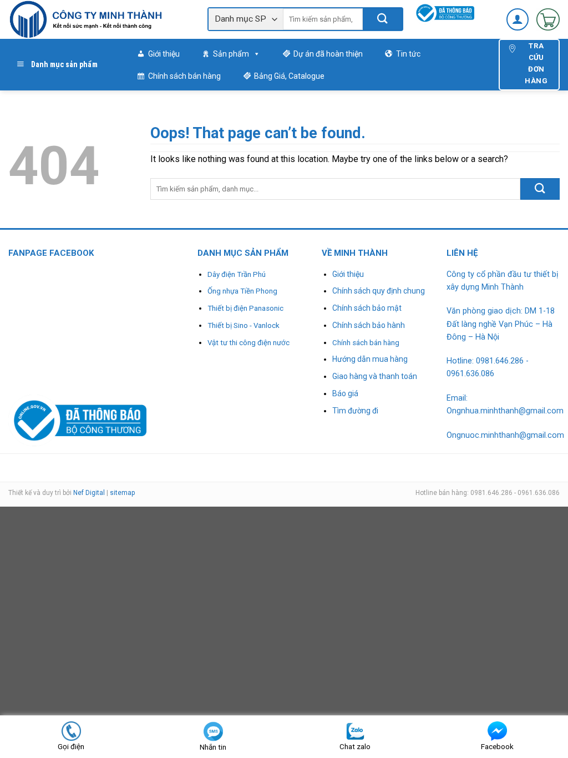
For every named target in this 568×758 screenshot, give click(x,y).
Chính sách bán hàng (184, 76)
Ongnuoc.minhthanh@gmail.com (505, 435)
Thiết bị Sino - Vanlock (243, 325)
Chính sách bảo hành (368, 325)
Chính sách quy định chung (378, 290)
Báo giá (345, 393)
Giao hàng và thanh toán (374, 376)
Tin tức (408, 53)
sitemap (122, 493)
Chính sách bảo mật (367, 308)
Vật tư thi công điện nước (248, 342)
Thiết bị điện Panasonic (245, 308)
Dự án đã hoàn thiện (328, 53)
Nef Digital (89, 493)
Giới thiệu (164, 53)
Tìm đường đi (355, 410)
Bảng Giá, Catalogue (289, 76)
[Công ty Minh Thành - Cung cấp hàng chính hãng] (99, 19)
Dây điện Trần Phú (236, 274)
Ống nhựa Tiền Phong (242, 291)
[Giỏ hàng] (548, 19)
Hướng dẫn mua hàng (370, 359)
